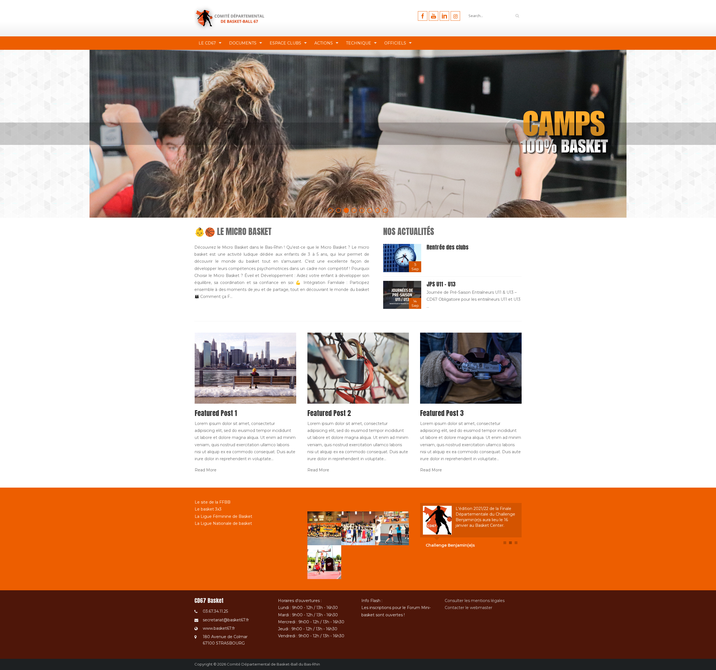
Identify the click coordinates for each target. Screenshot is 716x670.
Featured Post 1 (216, 413)
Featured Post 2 (329, 413)
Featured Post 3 (442, 413)
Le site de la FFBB (212, 502)
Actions (323, 43)
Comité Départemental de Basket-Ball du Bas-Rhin (273, 664)
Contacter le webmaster (468, 607)
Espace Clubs (285, 43)
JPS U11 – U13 (441, 284)
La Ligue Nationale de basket (223, 523)
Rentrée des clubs (447, 247)
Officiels (395, 43)
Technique (358, 43)
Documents (242, 43)
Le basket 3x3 (208, 509)
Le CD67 (207, 43)
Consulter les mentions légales (475, 600)
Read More (205, 470)
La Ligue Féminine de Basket (223, 516)
